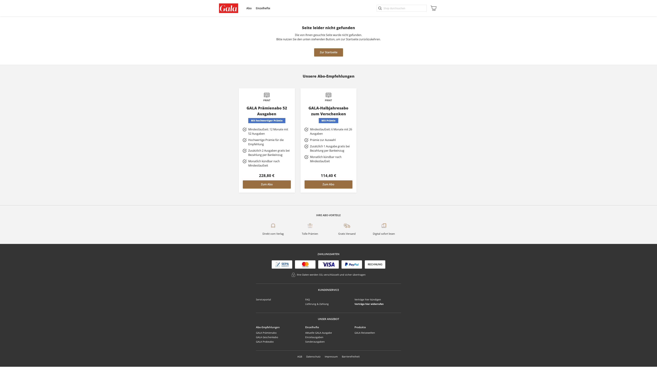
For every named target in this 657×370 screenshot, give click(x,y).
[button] (249, 8)
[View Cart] (432, 8)
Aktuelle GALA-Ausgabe (318, 332)
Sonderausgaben (315, 341)
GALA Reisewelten (365, 332)
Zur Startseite (328, 52)
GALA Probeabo (265, 341)
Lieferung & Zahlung (317, 304)
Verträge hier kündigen (368, 299)
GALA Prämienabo (266, 332)
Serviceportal (263, 299)
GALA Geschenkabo (267, 337)
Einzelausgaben (314, 337)
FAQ (307, 299)
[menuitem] (249, 8)
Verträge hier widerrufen (369, 304)
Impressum (331, 356)
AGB (299, 356)
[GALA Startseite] (228, 8)
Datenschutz (313, 356)
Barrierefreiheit (351, 356)
